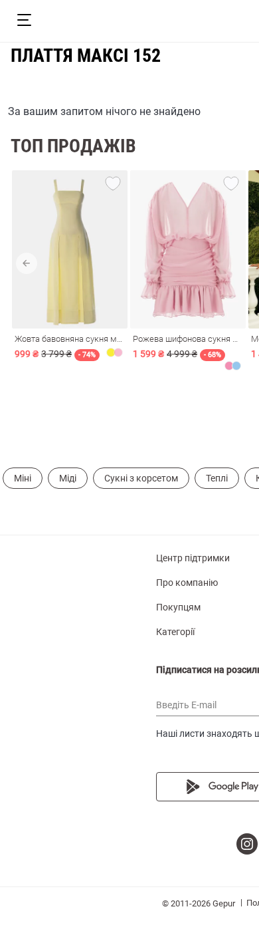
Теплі (217, 478)
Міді (67, 478)
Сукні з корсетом (141, 478)
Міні (22, 478)
